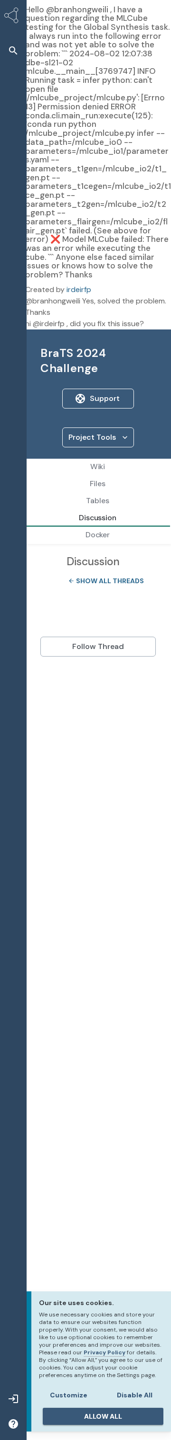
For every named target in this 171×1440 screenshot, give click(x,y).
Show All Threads (103, 581)
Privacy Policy (104, 1352)
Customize (68, 1395)
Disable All (134, 1395)
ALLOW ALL (103, 1416)
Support (105, 398)
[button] (13, 50)
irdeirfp (78, 289)
